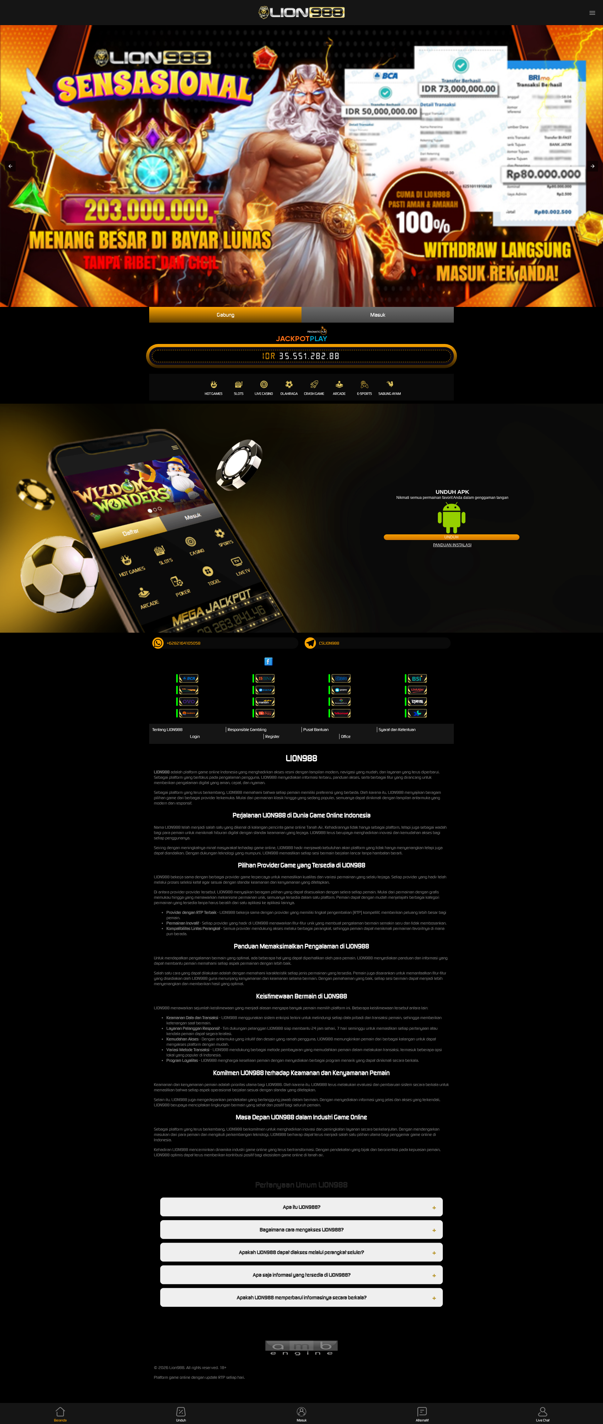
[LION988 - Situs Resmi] (301, 13)
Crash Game (314, 393)
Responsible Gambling (247, 729)
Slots (238, 393)
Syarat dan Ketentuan (397, 729)
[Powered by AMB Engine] (301, 1354)
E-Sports (364, 393)
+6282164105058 (183, 643)
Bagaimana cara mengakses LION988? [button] (302, 1229)
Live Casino (264, 393)
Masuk (377, 314)
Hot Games (213, 393)
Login (195, 736)
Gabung (225, 314)
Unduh (451, 537)
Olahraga (289, 393)
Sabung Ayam (389, 393)
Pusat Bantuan (316, 729)
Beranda (60, 1420)
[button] (10, 166)
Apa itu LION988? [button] (301, 1207)
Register (272, 736)
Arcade (339, 393)
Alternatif (422, 1420)
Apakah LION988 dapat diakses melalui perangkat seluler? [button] (301, 1252)
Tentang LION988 (167, 729)
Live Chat (543, 1420)
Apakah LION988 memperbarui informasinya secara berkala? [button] (302, 1297)
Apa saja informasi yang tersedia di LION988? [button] (301, 1275)
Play (318, 338)
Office (345, 736)
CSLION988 (329, 643)
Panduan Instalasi (452, 545)
